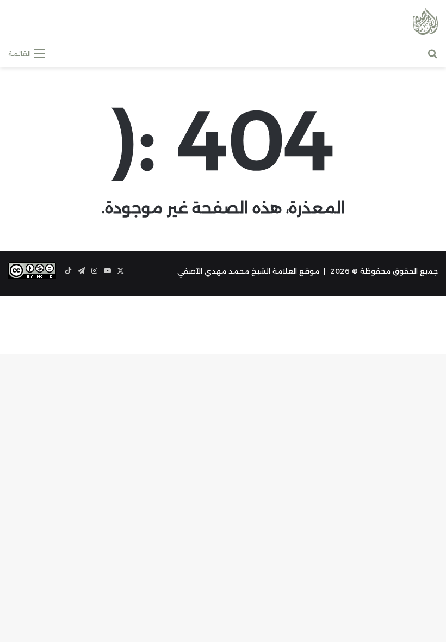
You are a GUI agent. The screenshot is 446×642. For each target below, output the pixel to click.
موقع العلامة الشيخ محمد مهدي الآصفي (248, 271)
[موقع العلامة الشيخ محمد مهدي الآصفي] (425, 21)
